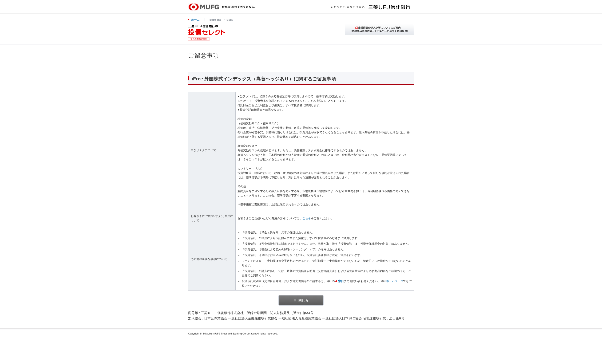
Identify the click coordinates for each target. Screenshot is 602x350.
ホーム (195, 19)
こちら (306, 218)
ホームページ (394, 281)
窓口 (341, 281)
